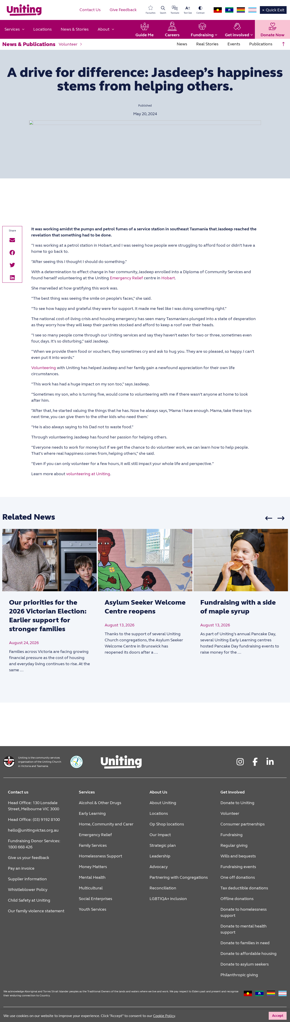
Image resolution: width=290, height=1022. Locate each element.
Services (87, 792)
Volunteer (68, 44)
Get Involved (232, 792)
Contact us (18, 792)
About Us (158, 792)
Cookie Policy (164, 1016)
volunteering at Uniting (88, 473)
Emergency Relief (126, 277)
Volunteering (43, 367)
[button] (12, 240)
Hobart (168, 277)
